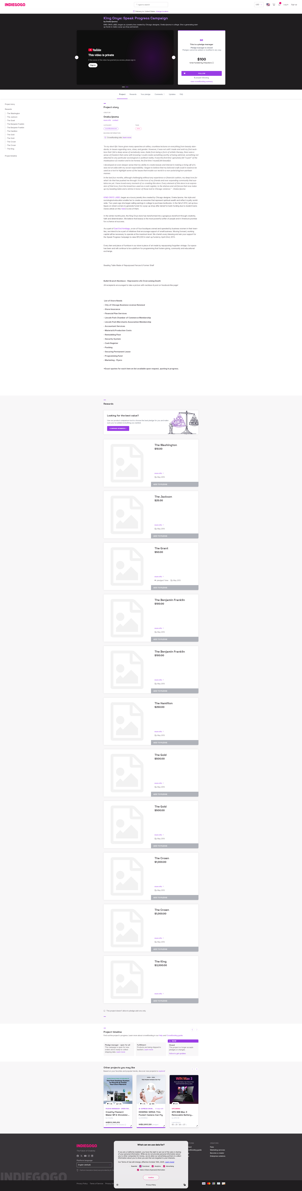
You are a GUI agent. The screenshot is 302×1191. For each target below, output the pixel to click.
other (138, 128)
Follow (201, 73)
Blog (187, 1153)
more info (107, 120)
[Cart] (274, 4)
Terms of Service (96, 1184)
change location (162, 11)
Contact (189, 1147)
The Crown (11, 142)
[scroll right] (173, 57)
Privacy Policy (82, 1184)
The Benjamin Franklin (15, 124)
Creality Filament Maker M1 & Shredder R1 (117, 1115)
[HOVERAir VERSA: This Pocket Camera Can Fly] (151, 1089)
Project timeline (11, 156)
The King (10, 149)
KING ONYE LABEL (112, 197)
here (123, 209)
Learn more (120, 1052)
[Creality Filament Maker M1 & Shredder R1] (118, 1089)
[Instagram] (89, 1156)
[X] (81, 1156)
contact (115, 120)
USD (257, 5)
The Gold (10, 135)
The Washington (13, 113)
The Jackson (12, 117)
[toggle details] (132, 1127)
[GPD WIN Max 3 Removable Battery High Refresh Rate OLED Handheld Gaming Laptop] (184, 1089)
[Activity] (279, 4)
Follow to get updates (177, 1053)
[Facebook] (78, 1156)
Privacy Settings (111, 1184)
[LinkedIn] (92, 1156)
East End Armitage (122, 228)
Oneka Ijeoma (111, 22)
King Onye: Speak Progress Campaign (136, 18)
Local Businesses (111, 128)
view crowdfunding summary (202, 81)
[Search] (136, 4)
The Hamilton (12, 131)
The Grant (11, 120)
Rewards (8, 109)
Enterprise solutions (217, 1156)
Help (161, 1035)
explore (162, 1071)
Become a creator (217, 1153)
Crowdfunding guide (175, 1035)
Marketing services (217, 1150)
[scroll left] (76, 57)
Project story (10, 104)
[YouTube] (85, 1156)
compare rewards (117, 428)
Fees (212, 1147)
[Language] (268, 4)
